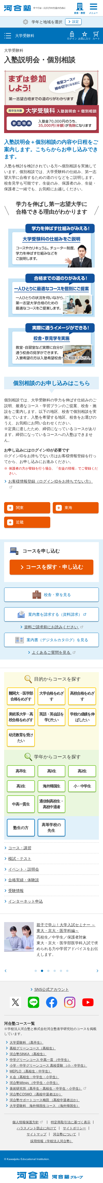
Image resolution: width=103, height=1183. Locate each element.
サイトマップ (36, 1134)
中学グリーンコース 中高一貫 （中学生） (40, 1060)
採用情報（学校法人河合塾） (51, 1141)
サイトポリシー (74, 1128)
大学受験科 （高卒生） (26, 1042)
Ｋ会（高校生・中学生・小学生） (34, 1077)
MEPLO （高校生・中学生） (31, 1071)
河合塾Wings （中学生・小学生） (34, 1083)
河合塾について (64, 1134)
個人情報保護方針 (25, 1122)
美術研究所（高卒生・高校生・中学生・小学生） (46, 1088)
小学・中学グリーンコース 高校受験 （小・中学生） (48, 1065)
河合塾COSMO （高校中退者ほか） (36, 1094)
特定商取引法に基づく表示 (70, 1122)
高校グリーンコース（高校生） (33, 1048)
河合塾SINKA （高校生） (28, 1054)
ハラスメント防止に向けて (36, 1128)
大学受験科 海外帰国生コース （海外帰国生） (45, 1106)
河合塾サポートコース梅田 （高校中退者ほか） (45, 1100)
